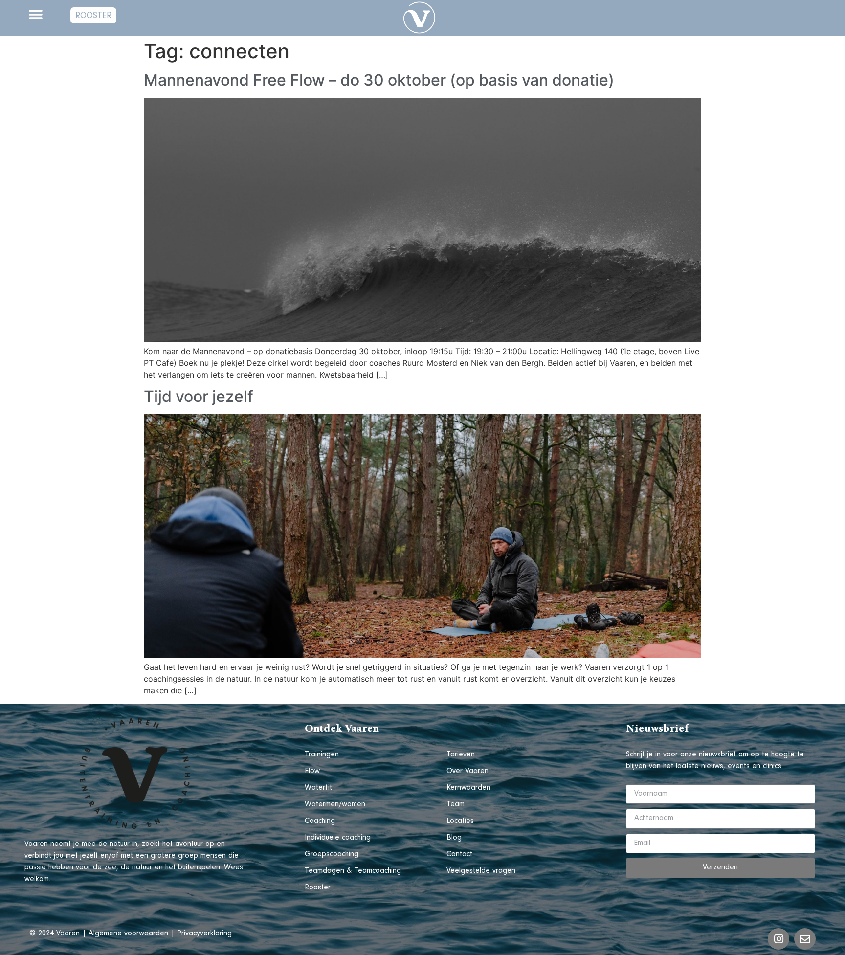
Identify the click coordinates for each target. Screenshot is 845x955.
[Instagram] (778, 939)
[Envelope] (805, 939)
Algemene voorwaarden (128, 934)
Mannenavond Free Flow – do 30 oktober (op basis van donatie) (379, 79)
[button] (35, 14)
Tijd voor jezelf (198, 396)
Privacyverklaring (204, 934)
